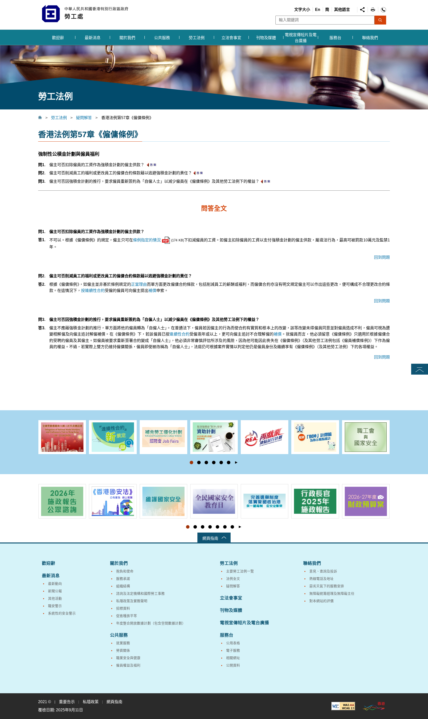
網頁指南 (210, 538)
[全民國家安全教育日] (214, 501)
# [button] (386, 444)
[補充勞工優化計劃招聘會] (163, 437)
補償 (152, 290)
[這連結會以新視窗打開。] (343, 706)
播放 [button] (236, 462)
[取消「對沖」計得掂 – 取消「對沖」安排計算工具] (315, 437)
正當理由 (139, 284)
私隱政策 (91, 702)
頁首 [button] (420, 369)
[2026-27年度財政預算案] (366, 501)
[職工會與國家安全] (366, 437)
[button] (191, 462)
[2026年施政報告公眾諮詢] (62, 501)
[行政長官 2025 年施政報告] (315, 501)
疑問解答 (84, 118)
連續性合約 (179, 334)
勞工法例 (59, 118)
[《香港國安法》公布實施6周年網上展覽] (112, 501)
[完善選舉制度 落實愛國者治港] (264, 501)
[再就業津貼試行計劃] (264, 437)
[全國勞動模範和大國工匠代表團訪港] (62, 437)
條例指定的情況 (147, 240)
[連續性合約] (112, 437)
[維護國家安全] (163, 501)
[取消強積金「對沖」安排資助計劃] (214, 437)
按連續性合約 (93, 290)
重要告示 (67, 702)
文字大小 (302, 9)
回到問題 (382, 257)
